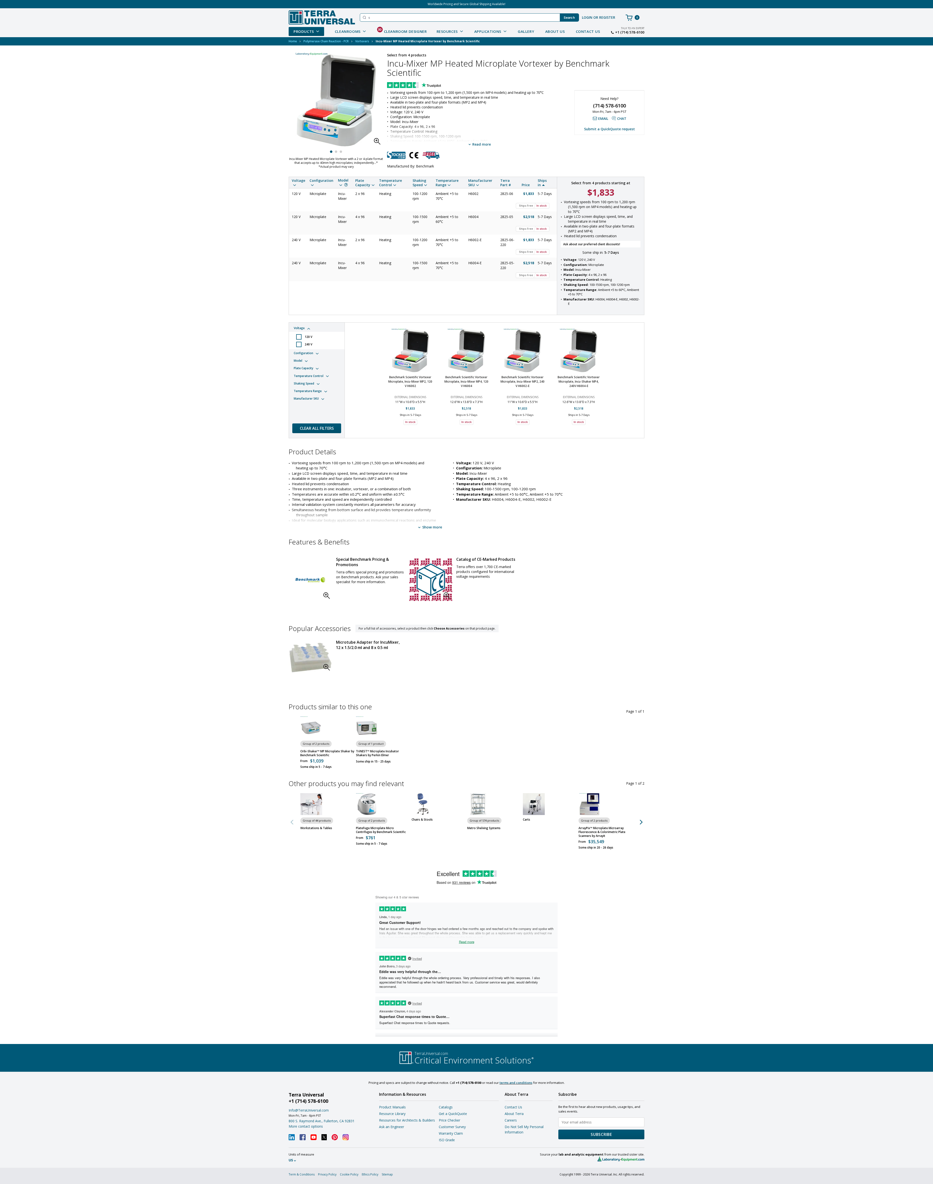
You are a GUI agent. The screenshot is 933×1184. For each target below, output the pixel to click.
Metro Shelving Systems (484, 828)
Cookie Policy (349, 1174)
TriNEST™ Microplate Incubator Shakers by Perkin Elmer (377, 753)
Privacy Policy (327, 1174)
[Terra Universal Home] (322, 17)
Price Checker (449, 1120)
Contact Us (588, 31)
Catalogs (446, 1107)
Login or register (598, 17)
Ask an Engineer (391, 1126)
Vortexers (362, 41)
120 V (308, 337)
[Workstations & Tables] (311, 804)
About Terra (514, 1113)
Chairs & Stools (422, 820)
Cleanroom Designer (402, 30)
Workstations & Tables (316, 828)
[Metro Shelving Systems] (478, 804)
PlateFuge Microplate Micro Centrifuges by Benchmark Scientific (381, 830)
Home (293, 41)
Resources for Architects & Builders (407, 1120)
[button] (378, 143)
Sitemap (387, 1174)
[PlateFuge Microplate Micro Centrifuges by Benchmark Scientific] (367, 804)
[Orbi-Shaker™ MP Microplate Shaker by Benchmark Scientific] (311, 727)
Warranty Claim (451, 1133)
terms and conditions (516, 1082)
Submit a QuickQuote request (609, 129)
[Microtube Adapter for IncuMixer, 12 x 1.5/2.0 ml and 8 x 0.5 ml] (310, 657)
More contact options (306, 1126)
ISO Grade (447, 1140)
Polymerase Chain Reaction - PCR (326, 41)
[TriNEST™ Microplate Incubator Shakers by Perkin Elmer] (367, 727)
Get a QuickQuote (453, 1113)
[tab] (317, 336)
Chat (621, 118)
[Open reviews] (423, 85)
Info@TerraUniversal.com (309, 1110)
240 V (308, 344)
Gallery (526, 31)
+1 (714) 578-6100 (629, 32)
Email (603, 118)
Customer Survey (452, 1126)
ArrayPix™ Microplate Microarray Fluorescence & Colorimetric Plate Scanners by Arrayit (602, 832)
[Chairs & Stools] (422, 804)
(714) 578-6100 (609, 105)
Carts (526, 820)
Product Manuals (392, 1107)
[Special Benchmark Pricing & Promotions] (310, 580)
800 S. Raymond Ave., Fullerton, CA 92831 (321, 1121)
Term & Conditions (302, 1174)
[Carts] (534, 804)
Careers (511, 1120)
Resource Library (392, 1113)
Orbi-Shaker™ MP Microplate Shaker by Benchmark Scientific (327, 753)
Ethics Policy (370, 1174)
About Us (555, 31)
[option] (410, 377)
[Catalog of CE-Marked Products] (431, 580)
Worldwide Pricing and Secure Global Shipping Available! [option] (466, 4)
